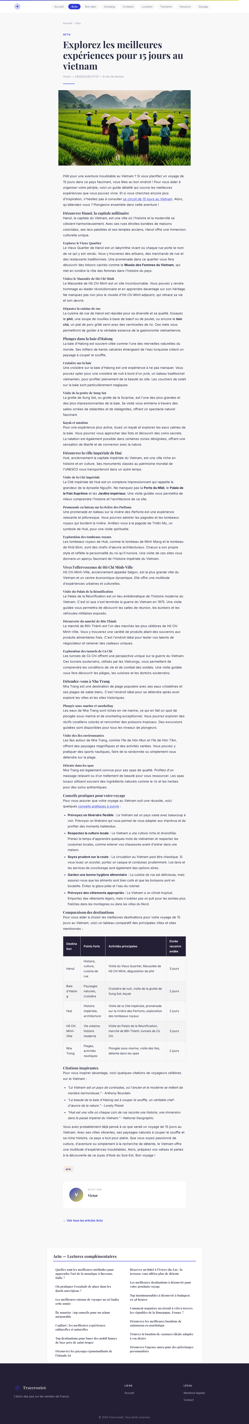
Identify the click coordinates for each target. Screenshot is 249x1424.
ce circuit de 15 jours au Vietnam (147, 199)
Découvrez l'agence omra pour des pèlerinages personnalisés (161, 1349)
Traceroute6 (34, 1387)
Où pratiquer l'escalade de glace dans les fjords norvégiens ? (83, 1288)
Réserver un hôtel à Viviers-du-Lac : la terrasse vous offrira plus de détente (156, 1272)
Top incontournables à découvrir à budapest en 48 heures (160, 1297)
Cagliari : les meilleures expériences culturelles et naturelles (80, 1327)
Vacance (185, 6)
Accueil (59, 6)
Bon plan (90, 6)
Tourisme (166, 6)
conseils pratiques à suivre (98, 806)
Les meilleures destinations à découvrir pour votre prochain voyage (160, 1284)
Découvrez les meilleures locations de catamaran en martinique (155, 1323)
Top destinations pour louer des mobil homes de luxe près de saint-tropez (86, 1340)
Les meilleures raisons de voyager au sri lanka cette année (87, 1301)
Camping (109, 6)
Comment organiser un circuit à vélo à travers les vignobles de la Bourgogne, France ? (161, 1310)
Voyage (203, 6)
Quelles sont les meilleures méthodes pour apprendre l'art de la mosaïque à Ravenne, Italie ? (84, 1274)
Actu (74, 6)
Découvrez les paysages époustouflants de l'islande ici (83, 1353)
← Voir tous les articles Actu (83, 1220)
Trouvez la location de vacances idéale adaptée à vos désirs (161, 1336)
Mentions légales (194, 1392)
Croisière (128, 6)
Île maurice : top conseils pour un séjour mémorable (82, 1314)
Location (147, 6)
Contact (189, 1399)
